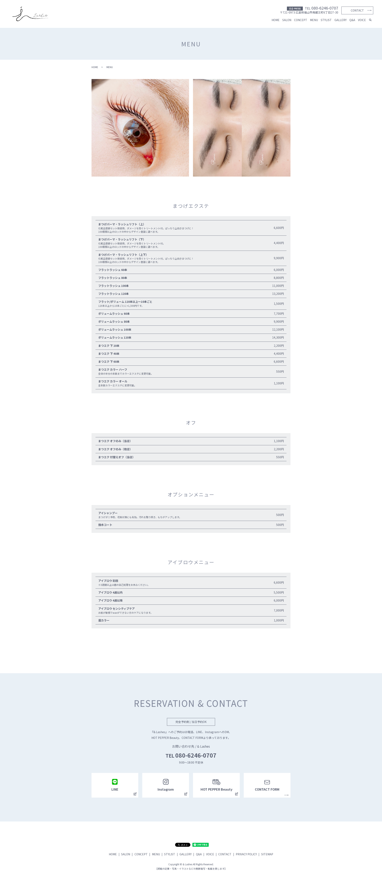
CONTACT (357, 10)
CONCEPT (300, 20)
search (370, 20)
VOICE (362, 20)
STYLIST (326, 20)
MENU (314, 20)
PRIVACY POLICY (246, 854)
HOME (276, 20)
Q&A (352, 20)
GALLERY (340, 20)
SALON (286, 20)
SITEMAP (267, 854)
